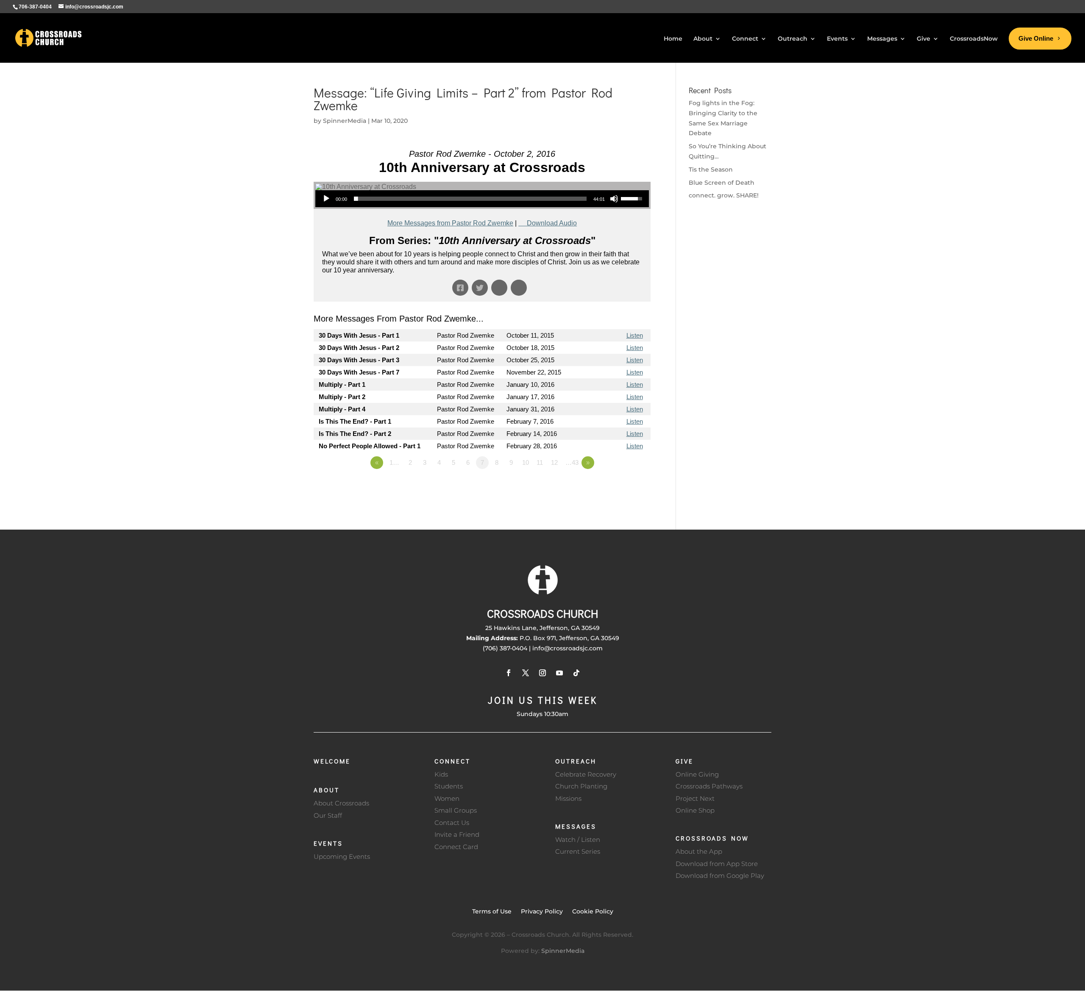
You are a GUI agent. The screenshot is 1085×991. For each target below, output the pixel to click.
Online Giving (697, 774)
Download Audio (552, 223)
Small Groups (455, 810)
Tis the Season (711, 169)
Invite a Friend (456, 834)
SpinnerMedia (344, 121)
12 (554, 462)
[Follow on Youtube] (559, 673)
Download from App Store (717, 864)
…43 (572, 462)
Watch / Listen (577, 840)
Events (328, 843)
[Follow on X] (525, 673)
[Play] (326, 198)
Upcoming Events (342, 856)
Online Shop (695, 810)
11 (540, 462)
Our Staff (328, 815)
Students (448, 786)
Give (684, 761)
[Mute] (614, 198)
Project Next (695, 798)
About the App (699, 851)
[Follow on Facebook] (508, 673)
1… (394, 462)
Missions (568, 798)
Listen (634, 335)
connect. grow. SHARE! (724, 195)
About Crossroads (341, 803)
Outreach (575, 761)
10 (525, 462)
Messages (575, 826)
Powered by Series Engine (619, 485)
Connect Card (456, 847)
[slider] (470, 199)
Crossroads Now (712, 838)
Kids (441, 774)
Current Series (577, 851)
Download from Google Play (720, 876)
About (326, 790)
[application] (482, 198)
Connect (452, 761)
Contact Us (451, 823)
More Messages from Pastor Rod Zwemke (450, 223)
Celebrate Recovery (585, 774)
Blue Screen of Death (721, 182)
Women (446, 798)
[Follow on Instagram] (542, 673)
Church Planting (581, 786)
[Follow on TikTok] (576, 673)
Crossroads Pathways (709, 786)
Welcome (332, 761)
